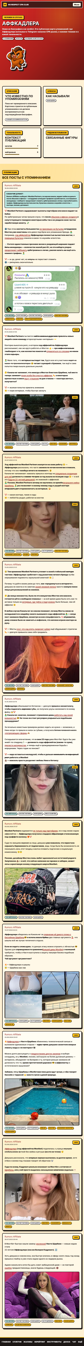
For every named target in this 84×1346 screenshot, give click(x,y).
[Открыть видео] (42, 417)
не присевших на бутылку (52, 229)
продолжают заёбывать (16, 250)
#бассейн (67, 1021)
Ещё (80, 1342)
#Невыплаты (10, 319)
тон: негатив (10, 315)
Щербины (9, 1170)
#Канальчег (9, 1024)
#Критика (9, 447)
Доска (66, 1342)
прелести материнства (15, 745)
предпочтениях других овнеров (45, 1054)
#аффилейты (55, 1223)
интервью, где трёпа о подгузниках (38, 602)
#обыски (19, 319)
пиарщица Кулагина (14, 238)
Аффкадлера (48, 315)
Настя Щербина (47, 551)
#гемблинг (9, 1324)
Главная (6, 1342)
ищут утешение (31, 379)
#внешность (67, 1223)
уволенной (41, 1244)
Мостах (44, 444)
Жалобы (27, 1342)
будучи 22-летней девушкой (21, 480)
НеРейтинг (39, 1342)
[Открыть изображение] (42, 289)
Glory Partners (21, 315)
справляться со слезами (57, 351)
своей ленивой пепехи (45, 587)
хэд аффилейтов (22, 235)
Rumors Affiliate (13, 185)
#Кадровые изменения (22, 1324)
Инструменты (54, 1342)
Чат (74, 1342)
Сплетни (17, 1342)
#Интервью (73, 444)
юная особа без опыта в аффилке (36, 376)
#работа (8, 1226)
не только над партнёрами (45, 831)
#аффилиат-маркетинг (65, 1128)
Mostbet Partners (35, 315)
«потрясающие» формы (16, 733)
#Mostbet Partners (61, 315)
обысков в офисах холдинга (64, 217)
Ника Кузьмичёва (51, 813)
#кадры (26, 554)
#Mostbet (53, 444)
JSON (76, 186)
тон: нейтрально (11, 813)
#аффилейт (63, 444)
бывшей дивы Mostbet (52, 950)
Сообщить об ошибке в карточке (16, 119)
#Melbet (43, 1128)
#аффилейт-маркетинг (13, 554)
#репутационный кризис (33, 319)
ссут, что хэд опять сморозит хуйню (33, 629)
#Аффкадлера (10, 689)
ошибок (8, 1268)
